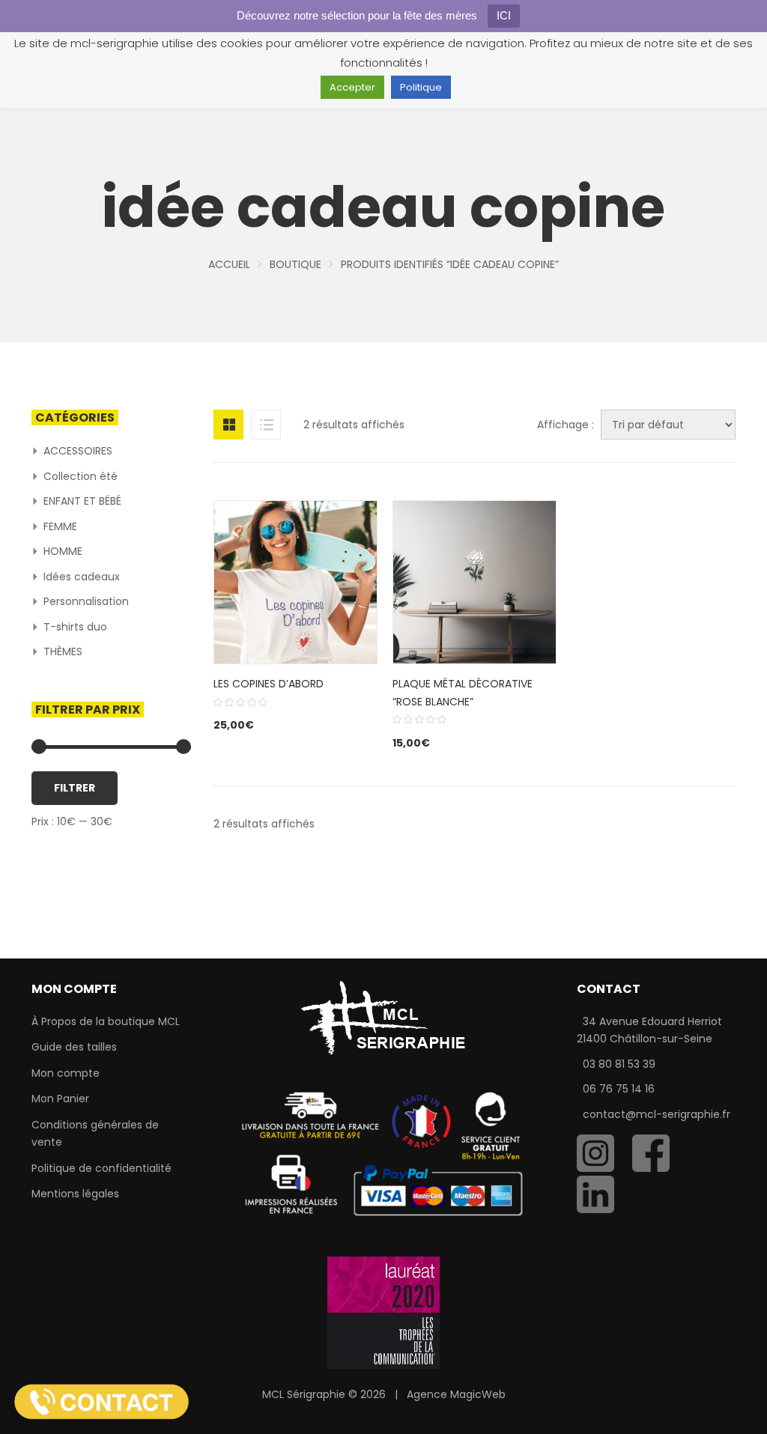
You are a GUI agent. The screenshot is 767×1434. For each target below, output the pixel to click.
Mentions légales (75, 1193)
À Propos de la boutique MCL (105, 1021)
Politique (421, 87)
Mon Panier (60, 1098)
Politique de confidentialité (101, 1168)
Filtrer (74, 787)
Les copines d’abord (268, 683)
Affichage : (565, 424)
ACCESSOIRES (77, 450)
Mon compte (65, 1073)
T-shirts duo (75, 626)
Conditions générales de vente (95, 1133)
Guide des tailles (74, 1046)
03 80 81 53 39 (619, 1064)
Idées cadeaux (81, 576)
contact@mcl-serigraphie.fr (656, 1114)
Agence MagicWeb (456, 1394)
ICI (504, 15)
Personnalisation (86, 601)
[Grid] (228, 425)
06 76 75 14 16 (619, 1088)
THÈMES (62, 651)
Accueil (229, 264)
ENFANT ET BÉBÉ (82, 500)
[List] (266, 425)
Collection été (80, 476)
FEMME (60, 526)
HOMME (62, 551)
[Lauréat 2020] (383, 1311)
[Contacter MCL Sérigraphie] (101, 1401)
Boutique (295, 264)
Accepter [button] (352, 87)
